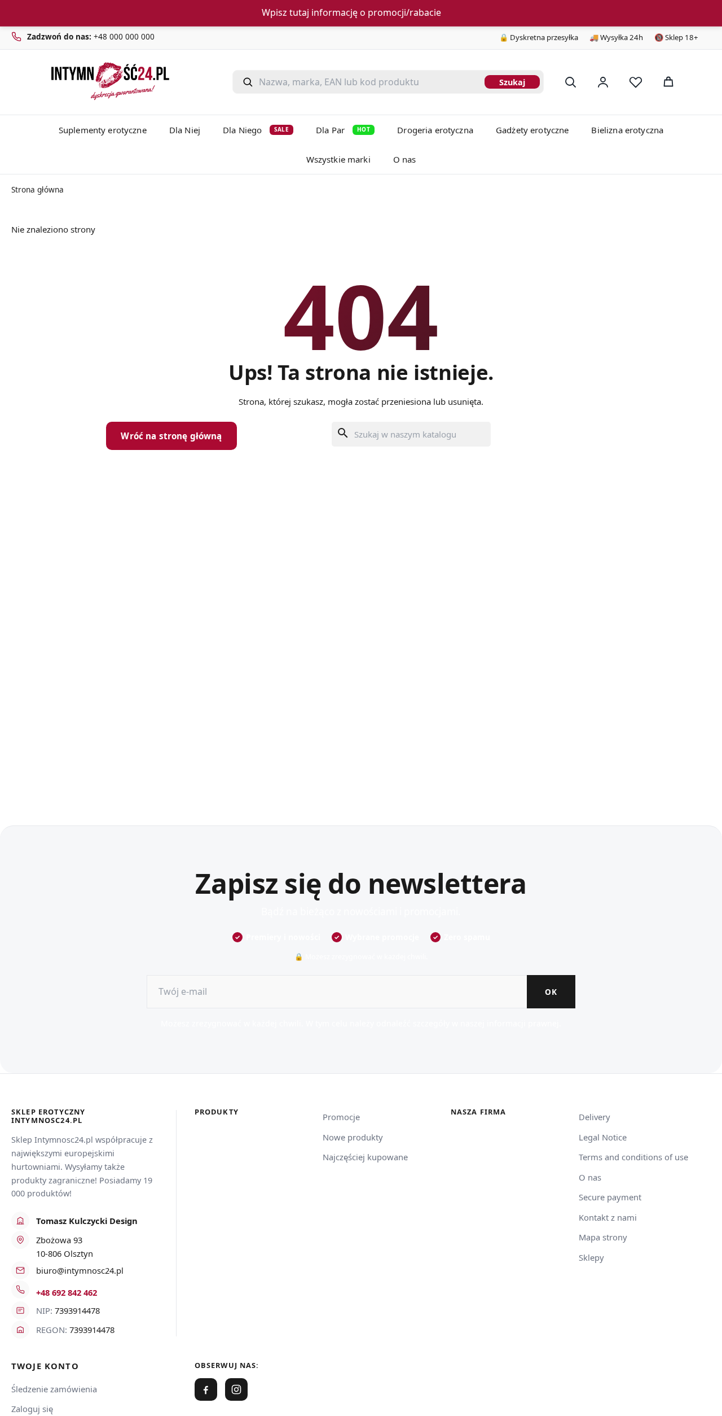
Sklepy (591, 1257)
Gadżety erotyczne (532, 130)
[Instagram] (236, 1389)
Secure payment (610, 1197)
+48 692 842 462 (66, 1292)
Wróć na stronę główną (171, 436)
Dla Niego (256, 130)
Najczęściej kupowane (365, 1156)
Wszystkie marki (338, 159)
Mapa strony (603, 1237)
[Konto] (603, 82)
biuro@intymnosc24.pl (80, 1270)
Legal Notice (603, 1137)
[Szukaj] (570, 82)
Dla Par (343, 130)
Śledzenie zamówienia (54, 1389)
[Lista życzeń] (636, 82)
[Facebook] (206, 1389)
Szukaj (512, 82)
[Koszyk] (668, 82)
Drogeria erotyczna (435, 130)
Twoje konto (45, 1366)
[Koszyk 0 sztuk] (698, 81)
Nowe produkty (353, 1137)
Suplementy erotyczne (103, 130)
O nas (404, 159)
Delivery (594, 1116)
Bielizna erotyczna (627, 130)
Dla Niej (184, 130)
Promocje (341, 1116)
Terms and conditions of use (633, 1156)
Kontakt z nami (608, 1217)
